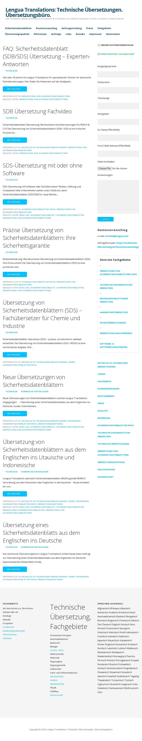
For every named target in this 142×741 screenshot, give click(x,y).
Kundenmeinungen (108, 388)
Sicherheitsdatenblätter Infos (38, 209)
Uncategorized (106, 469)
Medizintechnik (57, 683)
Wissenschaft (105, 476)
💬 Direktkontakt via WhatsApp (115, 54)
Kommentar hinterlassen (34, 391)
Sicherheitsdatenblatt (43, 215)
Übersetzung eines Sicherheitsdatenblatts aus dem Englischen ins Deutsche (41, 532)
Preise (89, 28)
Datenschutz (113, 34)
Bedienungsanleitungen (14, 630)
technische (12, 71)
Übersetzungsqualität (17, 34)
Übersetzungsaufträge (50, 424)
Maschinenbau (105, 396)
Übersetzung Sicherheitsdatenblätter (24, 510)
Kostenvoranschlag (46, 28)
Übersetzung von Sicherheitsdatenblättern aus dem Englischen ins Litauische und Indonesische (44, 453)
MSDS (22, 215)
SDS (27, 215)
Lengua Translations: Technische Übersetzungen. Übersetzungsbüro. (64, 12)
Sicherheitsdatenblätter (18, 28)
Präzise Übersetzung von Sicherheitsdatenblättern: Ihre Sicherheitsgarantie (39, 237)
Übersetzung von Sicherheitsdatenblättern (46, 96)
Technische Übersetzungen (113, 443)
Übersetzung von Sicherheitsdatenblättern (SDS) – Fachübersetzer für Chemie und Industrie (42, 314)
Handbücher (8, 627)
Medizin (53, 680)
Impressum (95, 34)
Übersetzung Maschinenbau (116, 333)
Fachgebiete (104, 28)
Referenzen (40, 34)
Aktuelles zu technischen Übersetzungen (44, 147)
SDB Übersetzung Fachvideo (37, 111)
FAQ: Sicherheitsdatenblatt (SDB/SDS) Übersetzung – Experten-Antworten (47, 56)
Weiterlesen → (14, 89)
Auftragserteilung (72, 28)
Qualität (102, 410)
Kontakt (80, 34)
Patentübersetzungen (113, 322)
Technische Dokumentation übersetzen (116, 286)
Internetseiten (10, 634)
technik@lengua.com (116, 236)
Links (68, 34)
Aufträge (56, 34)
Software (7, 638)
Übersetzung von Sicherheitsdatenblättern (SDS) (118, 272)
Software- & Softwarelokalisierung (113, 345)
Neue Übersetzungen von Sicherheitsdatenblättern (34, 380)
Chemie (71, 362)
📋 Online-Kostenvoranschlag (115, 45)
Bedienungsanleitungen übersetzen (114, 300)
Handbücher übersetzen (114, 312)
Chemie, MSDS (57, 650)
